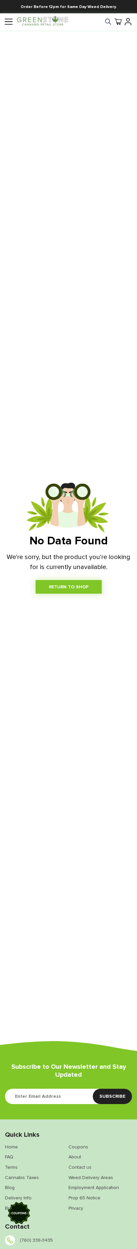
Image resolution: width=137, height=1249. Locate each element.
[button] (19, 1214)
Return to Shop (68, 587)
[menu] (8, 21)
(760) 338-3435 (36, 1240)
